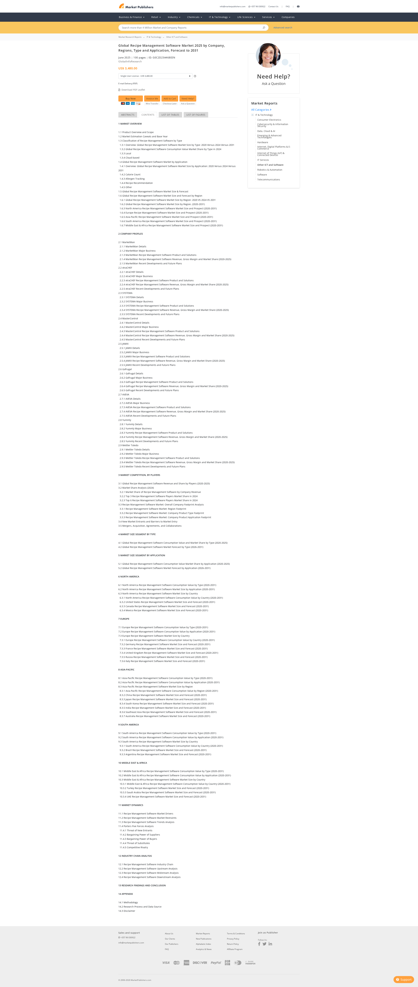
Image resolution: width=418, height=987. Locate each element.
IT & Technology (264, 114)
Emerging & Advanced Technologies (269, 136)
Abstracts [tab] (127, 114)
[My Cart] (298, 6)
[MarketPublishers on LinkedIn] (270, 944)
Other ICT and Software (270, 164)
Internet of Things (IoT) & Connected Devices (270, 154)
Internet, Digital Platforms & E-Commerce (274, 147)
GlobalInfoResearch (130, 61)
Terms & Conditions (236, 933)
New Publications (203, 938)
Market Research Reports (130, 37)
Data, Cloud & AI (266, 131)
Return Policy (233, 944)
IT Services (263, 159)
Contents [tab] (148, 114)
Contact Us (273, 6)
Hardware (262, 142)
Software (262, 174)
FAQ (287, 6)
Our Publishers (171, 944)
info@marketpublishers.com (232, 6)
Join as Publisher (268, 932)
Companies (288, 17)
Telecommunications (268, 179)
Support (405, 979)
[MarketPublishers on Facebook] (259, 944)
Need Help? (188, 98)
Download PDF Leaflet (133, 89)
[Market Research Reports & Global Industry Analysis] (136, 6)
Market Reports (203, 933)
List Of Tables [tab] (170, 114)
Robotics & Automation (269, 169)
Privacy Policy (233, 938)
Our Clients (170, 938)
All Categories (260, 109)
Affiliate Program (234, 949)
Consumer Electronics (269, 119)
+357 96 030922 (258, 6)
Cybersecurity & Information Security (272, 125)
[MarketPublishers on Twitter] (264, 944)
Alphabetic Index (203, 944)
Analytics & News (204, 949)
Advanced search (282, 27)
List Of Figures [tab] (195, 114)
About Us (169, 933)
